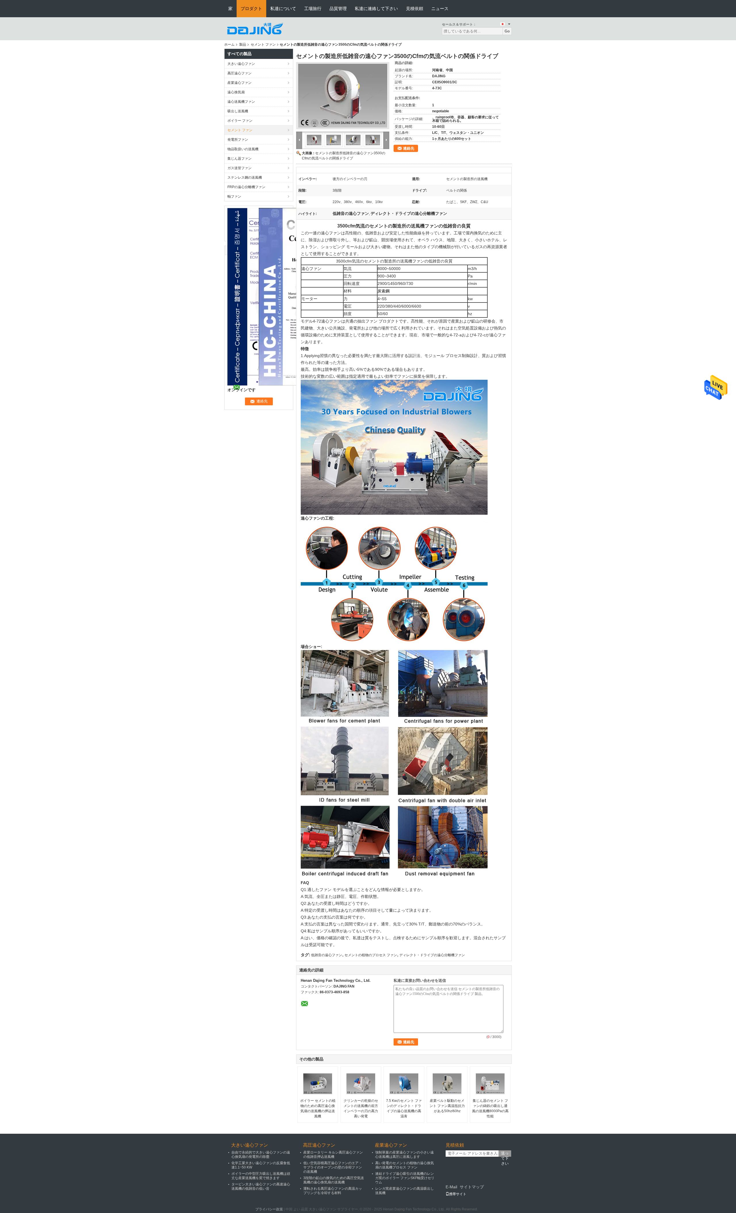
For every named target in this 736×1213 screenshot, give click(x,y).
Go (507, 31)
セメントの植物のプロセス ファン (370, 955)
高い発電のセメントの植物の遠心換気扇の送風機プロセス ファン (404, 1165)
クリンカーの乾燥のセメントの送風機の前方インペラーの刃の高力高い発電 (361, 1108)
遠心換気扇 (236, 92)
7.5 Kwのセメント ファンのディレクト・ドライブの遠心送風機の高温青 (404, 1108)
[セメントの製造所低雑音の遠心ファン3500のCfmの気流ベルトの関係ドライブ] (343, 96)
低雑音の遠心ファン (326, 955)
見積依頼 (414, 8)
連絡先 (408, 148)
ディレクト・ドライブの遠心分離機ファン (432, 955)
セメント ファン (263, 45)
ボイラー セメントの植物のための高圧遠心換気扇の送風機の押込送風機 (318, 1108)
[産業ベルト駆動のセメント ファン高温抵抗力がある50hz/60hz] (447, 1083)
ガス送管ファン (239, 168)
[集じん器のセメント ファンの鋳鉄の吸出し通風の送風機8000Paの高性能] (490, 1083)
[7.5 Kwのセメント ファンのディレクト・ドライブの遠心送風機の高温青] (404, 1083)
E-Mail (451, 1187)
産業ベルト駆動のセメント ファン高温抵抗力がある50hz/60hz (447, 1106)
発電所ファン (237, 140)
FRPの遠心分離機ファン (246, 187)
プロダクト (251, 8)
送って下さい (505, 1154)
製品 (242, 45)
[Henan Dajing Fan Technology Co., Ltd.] (256, 28)
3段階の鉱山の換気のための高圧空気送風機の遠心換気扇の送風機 (333, 1180)
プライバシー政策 (269, 1209)
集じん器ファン (239, 159)
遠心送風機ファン (241, 102)
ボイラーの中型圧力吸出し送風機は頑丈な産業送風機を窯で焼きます (260, 1176)
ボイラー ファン (239, 121)
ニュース (439, 8)
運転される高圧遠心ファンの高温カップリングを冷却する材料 (332, 1191)
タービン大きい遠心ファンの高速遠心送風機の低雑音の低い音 (260, 1186)
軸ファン (234, 196)
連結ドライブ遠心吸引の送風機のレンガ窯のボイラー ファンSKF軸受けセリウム (404, 1178)
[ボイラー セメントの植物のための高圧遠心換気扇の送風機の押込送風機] (318, 1083)
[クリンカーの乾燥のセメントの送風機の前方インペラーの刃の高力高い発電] (361, 1083)
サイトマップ (472, 1187)
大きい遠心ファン (241, 64)
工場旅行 (312, 8)
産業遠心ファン (239, 83)
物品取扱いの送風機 (242, 149)
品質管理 (338, 8)
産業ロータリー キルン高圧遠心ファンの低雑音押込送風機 (333, 1154)
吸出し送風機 (237, 111)
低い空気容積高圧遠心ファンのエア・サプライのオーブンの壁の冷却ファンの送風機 (332, 1167)
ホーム (229, 45)
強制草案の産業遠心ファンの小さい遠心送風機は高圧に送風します (404, 1154)
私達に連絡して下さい (376, 8)
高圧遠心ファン (239, 73)
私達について (283, 8)
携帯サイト (457, 1194)
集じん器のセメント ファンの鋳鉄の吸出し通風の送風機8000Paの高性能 (490, 1108)
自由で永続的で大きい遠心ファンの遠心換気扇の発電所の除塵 (260, 1154)
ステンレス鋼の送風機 (244, 178)
